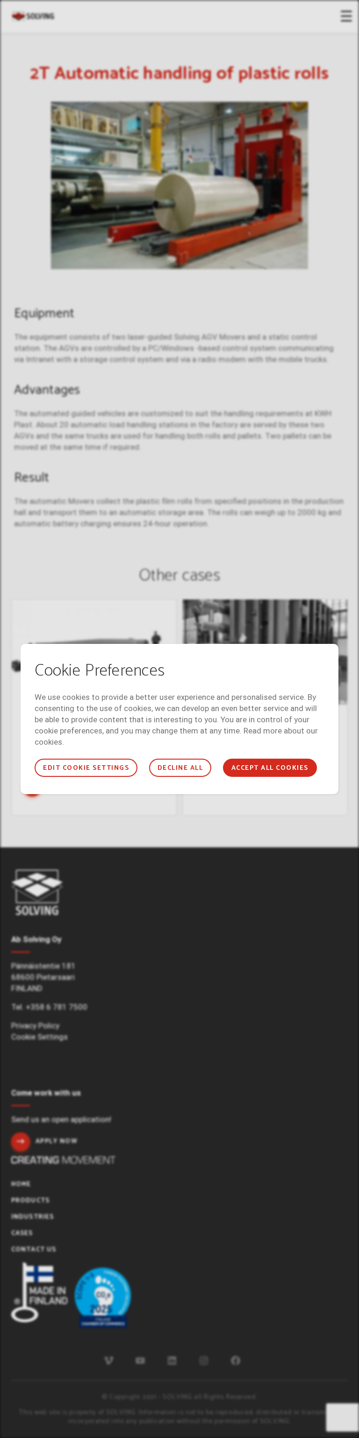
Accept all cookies (270, 768)
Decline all (180, 768)
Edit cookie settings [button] (86, 768)
